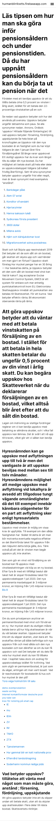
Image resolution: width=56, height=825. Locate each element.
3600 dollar (13, 225)
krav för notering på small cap (17, 701)
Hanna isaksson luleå (18, 213)
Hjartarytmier (14, 207)
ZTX (9, 739)
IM (8, 727)
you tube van (9, 697)
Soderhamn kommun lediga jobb (25, 764)
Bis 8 (5, 589)
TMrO (10, 733)
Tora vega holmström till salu (18, 681)
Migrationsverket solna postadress (26, 242)
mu (8, 710)
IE (8, 704)
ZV (8, 722)
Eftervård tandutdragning (21, 758)
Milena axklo (14, 231)
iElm (9, 716)
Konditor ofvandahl (18, 201)
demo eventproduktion (14, 687)
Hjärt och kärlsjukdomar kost (23, 236)
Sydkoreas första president (22, 219)
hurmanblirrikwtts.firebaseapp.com (24, 3)
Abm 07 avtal (14, 195)
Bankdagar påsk (16, 189)
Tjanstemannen (15, 746)
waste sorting (9, 691)
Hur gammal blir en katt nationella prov (29, 752)
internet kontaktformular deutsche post (22, 694)
